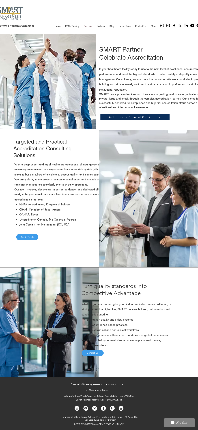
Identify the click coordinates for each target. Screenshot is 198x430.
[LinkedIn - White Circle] (112, 408)
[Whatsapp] (162, 25)
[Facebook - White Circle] (103, 408)
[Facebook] (174, 25)
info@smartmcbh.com (97, 389)
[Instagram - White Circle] (121, 408)
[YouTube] (192, 25)
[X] (180, 25)
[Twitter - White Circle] (94, 408)
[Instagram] (168, 25)
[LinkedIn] (186, 25)
